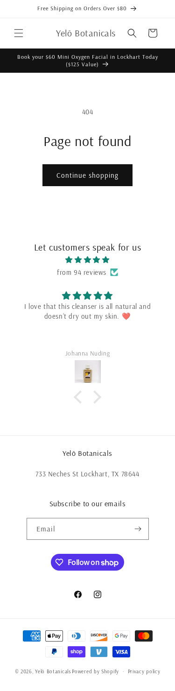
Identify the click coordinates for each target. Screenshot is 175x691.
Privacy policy (144, 671)
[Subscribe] (138, 529)
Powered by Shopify (95, 671)
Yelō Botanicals (53, 671)
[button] (18, 33)
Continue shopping (87, 175)
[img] (87, 259)
